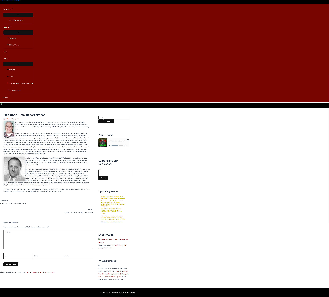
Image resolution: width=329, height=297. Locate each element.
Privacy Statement (15, 90)
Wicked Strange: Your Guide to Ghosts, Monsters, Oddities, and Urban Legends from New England (113, 274)
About (5, 58)
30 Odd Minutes (14, 45)
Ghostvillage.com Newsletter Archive (21, 83)
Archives (12, 70)
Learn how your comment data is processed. (40, 272)
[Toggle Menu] (18, 15)
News (5, 52)
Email (100, 168)
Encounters (7, 9)
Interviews (12, 38)
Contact (11, 76)
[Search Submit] (101, 121)
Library (5, 97)
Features (6, 27)
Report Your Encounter (16, 20)
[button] (12, 9)
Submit (103, 178)
